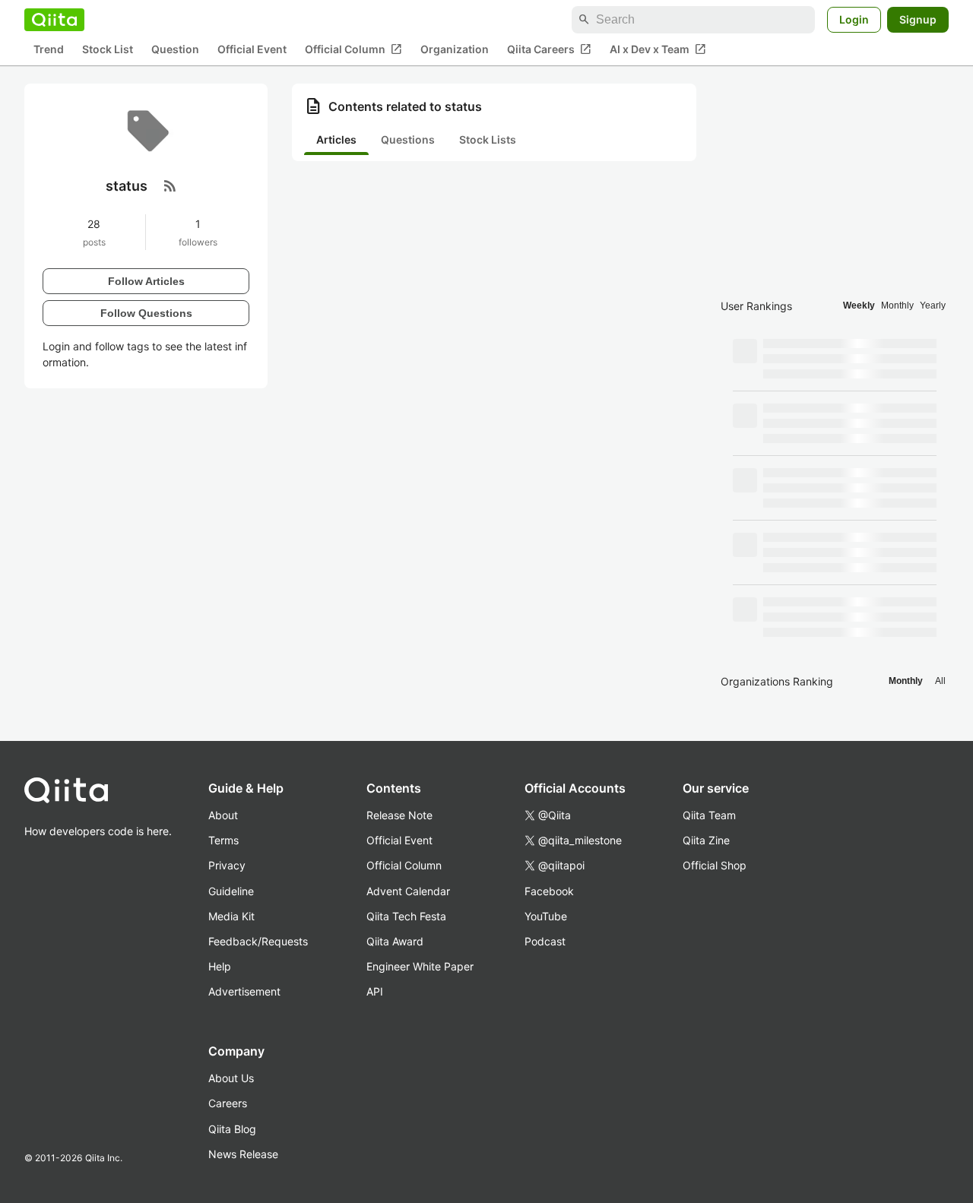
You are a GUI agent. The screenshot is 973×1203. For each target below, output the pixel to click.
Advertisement (244, 991)
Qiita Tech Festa (406, 916)
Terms (223, 840)
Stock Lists (487, 139)
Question (175, 49)
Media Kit (231, 916)
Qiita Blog (232, 1128)
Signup (918, 19)
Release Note (399, 815)
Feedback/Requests (258, 941)
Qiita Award (394, 941)
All (940, 681)
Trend (48, 49)
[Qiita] (54, 19)
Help (219, 966)
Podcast (545, 941)
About (223, 815)
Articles (336, 139)
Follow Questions (146, 312)
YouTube (546, 916)
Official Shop (714, 865)
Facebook (549, 891)
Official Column (353, 49)
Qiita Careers (549, 49)
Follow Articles (146, 280)
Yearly (933, 305)
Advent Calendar (408, 891)
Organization (454, 49)
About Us (231, 1078)
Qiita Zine (706, 840)
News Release (243, 1154)
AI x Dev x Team (658, 49)
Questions (408, 139)
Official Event (252, 49)
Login (854, 19)
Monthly (897, 305)
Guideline (231, 891)
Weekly (859, 305)
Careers (227, 1103)
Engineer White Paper (420, 966)
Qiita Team (709, 815)
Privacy (227, 865)
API (374, 991)
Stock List (107, 49)
